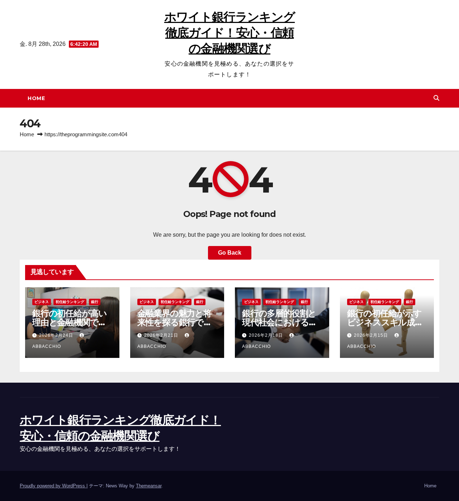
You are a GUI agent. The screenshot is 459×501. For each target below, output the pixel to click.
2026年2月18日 (266, 335)
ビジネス (41, 302)
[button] (436, 98)
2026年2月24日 (57, 335)
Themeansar (148, 485)
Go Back (229, 253)
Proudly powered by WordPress (53, 485)
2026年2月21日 (162, 335)
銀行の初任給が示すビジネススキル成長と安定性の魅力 (385, 322)
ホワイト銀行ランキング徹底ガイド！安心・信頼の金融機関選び (229, 32)
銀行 (94, 302)
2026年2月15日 (371, 335)
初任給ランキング (70, 302)
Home (36, 98)
